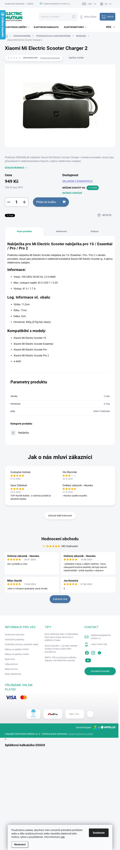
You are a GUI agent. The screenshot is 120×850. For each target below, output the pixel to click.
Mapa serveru (11, 669)
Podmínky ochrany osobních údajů (21, 644)
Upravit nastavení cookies (80, 734)
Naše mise (10, 659)
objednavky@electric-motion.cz (101, 637)
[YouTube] (88, 659)
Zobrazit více (60, 599)
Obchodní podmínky (14, 639)
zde (63, 837)
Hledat (73, 16)
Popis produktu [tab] (24, 231)
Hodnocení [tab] (61, 231)
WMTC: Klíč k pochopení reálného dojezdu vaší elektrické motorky (61, 659)
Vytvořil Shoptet (83, 727)
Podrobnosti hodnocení (50, 58)
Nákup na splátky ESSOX (17, 649)
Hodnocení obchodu (14, 3)
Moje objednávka (13, 674)
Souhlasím (99, 832)
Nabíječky (23, 432)
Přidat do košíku (46, 202)
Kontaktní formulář (100, 671)
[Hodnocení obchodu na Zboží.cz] (53, 714)
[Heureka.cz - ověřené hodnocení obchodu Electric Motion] (33, 714)
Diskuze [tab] (95, 231)
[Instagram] (93, 652)
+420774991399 (99, 644)
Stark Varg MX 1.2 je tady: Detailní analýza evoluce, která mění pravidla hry (61, 649)
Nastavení (19, 844)
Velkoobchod (11, 664)
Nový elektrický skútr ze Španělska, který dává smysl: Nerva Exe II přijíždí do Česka (61, 637)
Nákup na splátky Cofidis (17, 654)
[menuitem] (18, 27)
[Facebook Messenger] (99, 652)
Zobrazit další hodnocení (60, 515)
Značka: (76, 58)
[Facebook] (87, 652)
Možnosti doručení (72, 193)
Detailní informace (14, 168)
